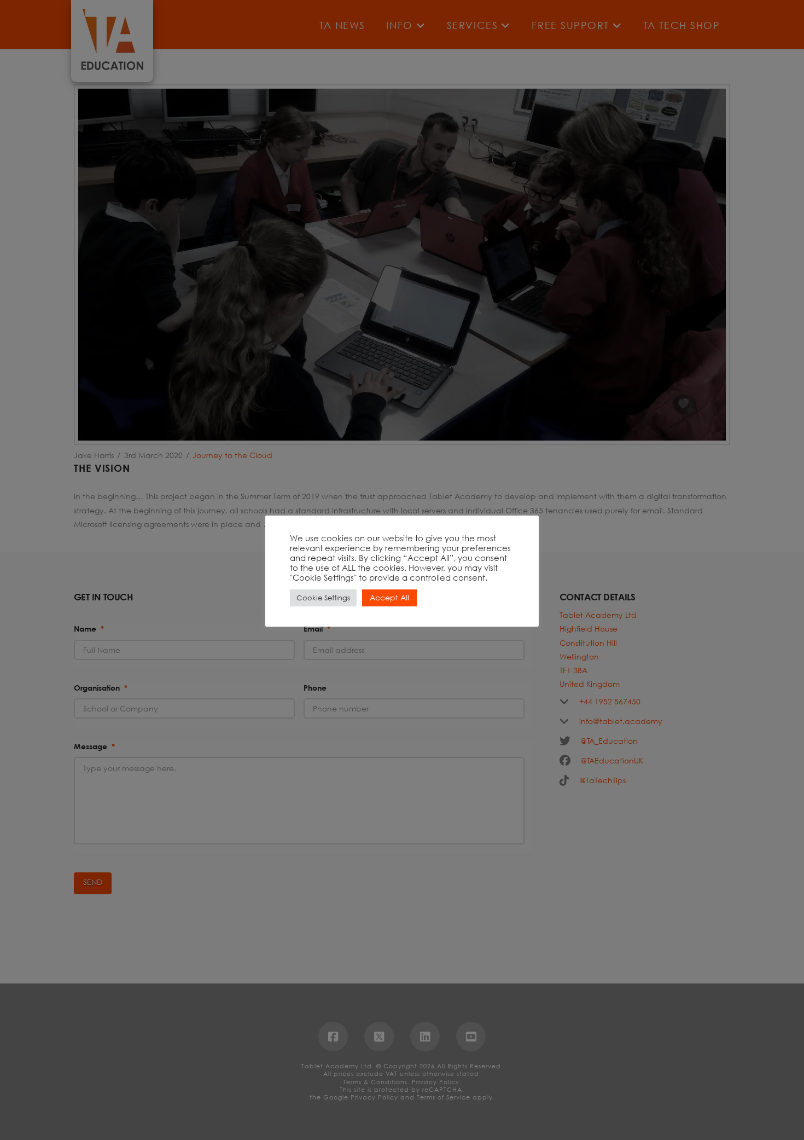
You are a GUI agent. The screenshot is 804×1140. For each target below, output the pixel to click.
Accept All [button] (389, 597)
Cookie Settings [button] (323, 598)
